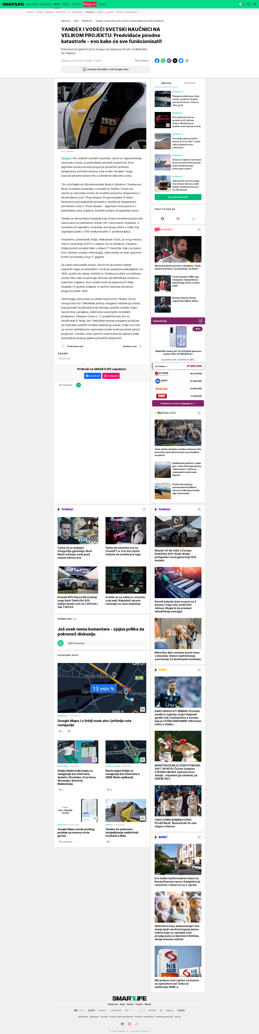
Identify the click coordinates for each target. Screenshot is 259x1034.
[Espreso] (181, 1010)
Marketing (83, 1016)
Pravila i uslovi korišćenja (121, 1016)
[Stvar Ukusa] (130, 1010)
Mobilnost (87, 21)
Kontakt (104, 1016)
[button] (142, 60)
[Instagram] (178, 218)
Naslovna (65, 21)
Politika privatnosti (164, 1016)
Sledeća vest (130, 346)
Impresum (94, 1016)
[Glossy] (170, 1010)
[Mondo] (79, 1010)
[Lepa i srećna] (102, 1010)
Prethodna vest (75, 346)
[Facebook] (162, 218)
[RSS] (193, 218)
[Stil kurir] (160, 1010)
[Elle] (142, 1010)
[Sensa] (152, 1010)
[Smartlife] (13, 4)
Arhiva (178, 1016)
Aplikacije (64, 358)
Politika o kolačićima (144, 1016)
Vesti (76, 21)
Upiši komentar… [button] (77, 643)
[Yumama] (115, 1010)
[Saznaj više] (199, 229)
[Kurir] (91, 1010)
